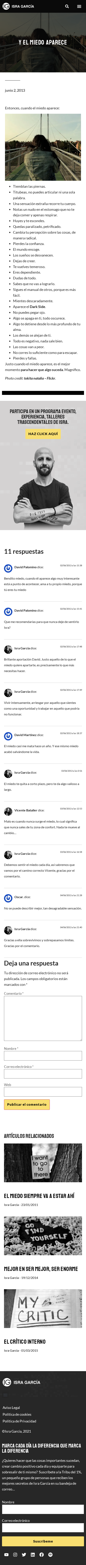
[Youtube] (6, 1554)
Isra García (22, 648)
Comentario (14, 993)
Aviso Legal (11, 1407)
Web (7, 1084)
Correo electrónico (19, 1066)
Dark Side (37, 306)
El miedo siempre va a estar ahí (39, 1196)
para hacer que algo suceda (42, 369)
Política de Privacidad (19, 1421)
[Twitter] (24, 1554)
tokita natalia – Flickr (39, 378)
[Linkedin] (32, 1554)
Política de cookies (17, 1414)
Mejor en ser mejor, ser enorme (41, 1269)
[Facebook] (41, 1554)
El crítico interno (25, 1341)
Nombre (11, 1048)
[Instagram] (15, 1554)
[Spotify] (50, 1554)
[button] (67, 6)
